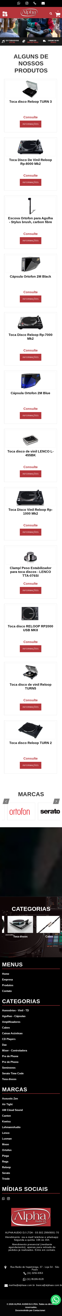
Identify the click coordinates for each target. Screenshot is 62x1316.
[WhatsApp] (18, 3)
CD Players (9, 1039)
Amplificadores (11, 1021)
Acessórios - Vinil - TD (15, 1010)
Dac (4, 1044)
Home (5, 973)
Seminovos (9, 1067)
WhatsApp (56, 1300)
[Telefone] (35, 3)
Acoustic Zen (10, 1098)
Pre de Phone (10, 1056)
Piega (5, 1155)
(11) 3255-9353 (35, 1273)
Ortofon (7, 1150)
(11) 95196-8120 (35, 1279)
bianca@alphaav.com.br (49, 1285)
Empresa (7, 979)
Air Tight (7, 1104)
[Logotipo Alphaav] (29, 12)
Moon (5, 1144)
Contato (7, 990)
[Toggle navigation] (5, 13)
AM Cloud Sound (12, 1109)
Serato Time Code (13, 1073)
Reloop (6, 1167)
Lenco (5, 1132)
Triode (6, 1178)
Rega (5, 1161)
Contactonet (39, 1310)
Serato (6, 1172)
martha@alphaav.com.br (22, 1285)
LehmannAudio (11, 1127)
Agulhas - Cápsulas (13, 1016)
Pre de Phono (10, 1061)
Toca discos (9, 1079)
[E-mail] (43, 3)
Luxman (7, 1138)
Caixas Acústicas (12, 1033)
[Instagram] (26, 3)
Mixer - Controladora (14, 1050)
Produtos (7, 985)
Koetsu (6, 1121)
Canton (6, 1115)
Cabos (6, 1027)
